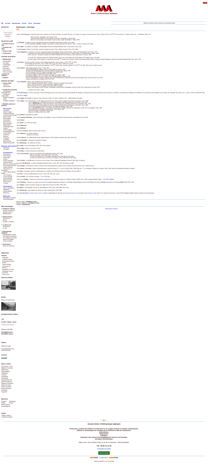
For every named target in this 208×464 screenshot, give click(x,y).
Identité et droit (7, 212)
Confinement (7, 53)
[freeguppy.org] (94, 457)
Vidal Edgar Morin (8, 126)
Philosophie (6, 68)
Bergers (32, 193)
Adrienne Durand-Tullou (10, 164)
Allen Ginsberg (7, 123)
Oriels (5, 99)
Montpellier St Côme (8, 269)
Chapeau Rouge (4, 402)
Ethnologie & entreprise (9, 236)
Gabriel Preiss (7, 70)
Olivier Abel (6, 157)
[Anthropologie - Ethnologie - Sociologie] (104, 20)
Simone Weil (7, 133)
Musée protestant (6, 388)
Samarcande (7, 86)
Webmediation (5, 371)
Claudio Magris (7, 130)
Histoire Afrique (6, 264)
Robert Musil (7, 125)
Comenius (6, 134)
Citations (5, 77)
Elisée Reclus (7, 141)
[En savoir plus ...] (113, 457)
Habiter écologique (8, 97)
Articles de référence (5, 74)
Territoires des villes (6, 48)
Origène (5, 128)
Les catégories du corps (10, 237)
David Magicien (5, 406)
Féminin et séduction (9, 210)
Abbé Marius (22, 95)
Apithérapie (4, 378)
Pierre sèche (6, 218)
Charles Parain (7, 162)
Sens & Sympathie (8, 188)
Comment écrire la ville (7, 44)
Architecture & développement (6, 92)
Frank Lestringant (8, 160)
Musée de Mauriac (6, 381)
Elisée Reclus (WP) (9, 143)
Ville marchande (7, 72)
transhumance (73, 193)
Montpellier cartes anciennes (7, 272)
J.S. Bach (6, 149)
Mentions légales (104, 453)
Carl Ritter (6, 139)
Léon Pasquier (7, 175)
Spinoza (5, 136)
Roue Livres (5, 274)
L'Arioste (5, 183)
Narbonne (6, 85)
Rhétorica (6, 193)
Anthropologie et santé (9, 234)
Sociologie (6, 63)
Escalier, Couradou (8, 221)
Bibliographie (7, 59)
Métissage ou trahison (9, 197)
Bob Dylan (6, 147)
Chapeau (4, 374)
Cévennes (39, 193)
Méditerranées (7, 213)
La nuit (5, 228)
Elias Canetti (7, 117)
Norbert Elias (7, 118)
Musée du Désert (6, 386)
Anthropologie (7, 61)
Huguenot (4, 392)
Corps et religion (7, 241)
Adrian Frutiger (7, 112)
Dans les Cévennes (8, 246)
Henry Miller (6, 120)
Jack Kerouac (7, 121)
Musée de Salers (6, 385)
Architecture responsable (5, 95)
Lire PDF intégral (108, 179)
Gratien (5, 159)
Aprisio (5, 220)
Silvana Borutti (7, 191)
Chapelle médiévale (9, 100)
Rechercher (8, 36)
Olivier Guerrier (5, 404)
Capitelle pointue (7, 259)
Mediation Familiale (7, 368)
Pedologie (4, 390)
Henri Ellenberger (8, 199)
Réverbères (6, 226)
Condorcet (6, 138)
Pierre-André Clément (9, 165)
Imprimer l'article (112, 209)
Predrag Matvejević (8, 131)
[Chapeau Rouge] (13, 402)
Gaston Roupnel (8, 167)
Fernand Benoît (7, 178)
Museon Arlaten (7, 180)
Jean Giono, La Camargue (6, 169)
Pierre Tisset (6, 181)
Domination (4, 376)
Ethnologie (7, 64)
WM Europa (4, 369)
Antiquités (5, 257)
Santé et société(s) (8, 239)
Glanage (33, 42)
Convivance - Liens (7, 366)
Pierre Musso (7, 156)
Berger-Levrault (92, 193)
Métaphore (6, 189)
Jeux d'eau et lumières (6, 267)
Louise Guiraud (7, 176)
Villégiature (4, 373)
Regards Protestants (7, 383)
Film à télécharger (45, 176)
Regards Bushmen (6, 380)
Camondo (6, 110)
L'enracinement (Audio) (10, 115)
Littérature (5, 66)
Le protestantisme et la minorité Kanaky (7, 349)
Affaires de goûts (6, 346)
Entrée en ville (7, 51)
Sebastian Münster (8, 113)
